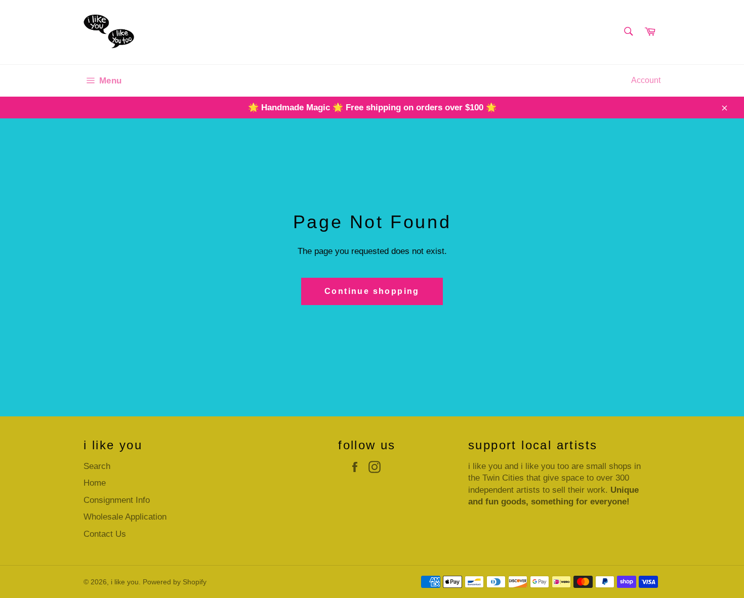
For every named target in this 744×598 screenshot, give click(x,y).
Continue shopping (372, 291)
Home (95, 483)
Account (645, 80)
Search (97, 466)
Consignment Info (117, 500)
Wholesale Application (125, 517)
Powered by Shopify (174, 582)
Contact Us (105, 534)
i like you (125, 582)
